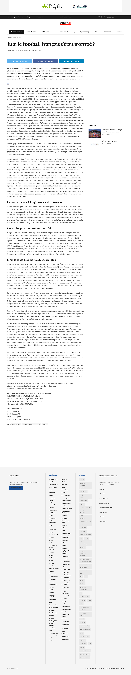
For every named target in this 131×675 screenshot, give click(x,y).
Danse (51, 560)
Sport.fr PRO (103, 512)
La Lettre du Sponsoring (66, 32)
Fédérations (53, 584)
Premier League (85, 629)
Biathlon (52, 513)
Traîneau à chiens (65, 625)
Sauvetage (65, 559)
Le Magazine (45, 32)
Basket (51, 507)
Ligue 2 (82, 583)
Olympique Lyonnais (83, 614)
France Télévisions (83, 543)
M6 (80, 593)
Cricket (51, 550)
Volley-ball (65, 636)
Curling (51, 552)
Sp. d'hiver (65, 572)
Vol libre (65, 634)
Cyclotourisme (54, 558)
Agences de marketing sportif (83, 486)
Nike (81, 603)
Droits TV (32, 424)
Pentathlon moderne (66, 512)
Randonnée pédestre (66, 536)
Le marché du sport (84, 572)
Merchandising (84, 596)
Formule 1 (52, 599)
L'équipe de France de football (83, 553)
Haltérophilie (53, 607)
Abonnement (16, 37)
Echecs (51, 571)
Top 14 (82, 647)
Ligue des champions (83, 588)
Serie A (82, 640)
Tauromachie (66, 609)
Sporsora (83, 643)
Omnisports (66, 498)
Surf (63, 604)
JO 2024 (82, 547)
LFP (39, 424)
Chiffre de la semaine (84, 517)
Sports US (65, 596)
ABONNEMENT (17, 32)
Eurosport (83, 531)
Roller (64, 543)
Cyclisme (52, 555)
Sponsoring (84, 32)
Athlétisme (53, 487)
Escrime (52, 582)
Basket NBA (53, 510)
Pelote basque (67, 508)
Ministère (65, 484)
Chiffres (119, 32)
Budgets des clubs (84, 496)
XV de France (84, 657)
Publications (66, 533)
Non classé (66, 495)
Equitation (52, 579)
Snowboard (66, 569)
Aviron (51, 495)
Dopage (51, 563)
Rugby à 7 (65, 548)
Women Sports (84, 654)
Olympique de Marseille (84, 608)
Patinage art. (66, 503)
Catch (51, 540)
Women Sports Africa (106, 507)
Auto (50, 490)
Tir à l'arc (65, 621)
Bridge (51, 532)
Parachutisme (67, 500)
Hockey (51, 618)
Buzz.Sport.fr (103, 498)
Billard (51, 515)
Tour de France (85, 650)
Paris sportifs (84, 626)
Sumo (64, 601)
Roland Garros (84, 636)
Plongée (65, 525)
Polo (63, 530)
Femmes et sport (85, 534)
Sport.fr (101, 489)
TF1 (90, 643)
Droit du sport (54, 568)
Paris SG (82, 622)
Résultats (65, 540)
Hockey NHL (53, 621)
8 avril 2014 (10, 50)
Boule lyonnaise (52, 521)
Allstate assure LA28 (109, 141)
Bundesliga (83, 500)
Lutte (51, 640)
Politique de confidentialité (34, 17)
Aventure (52, 492)
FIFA (86, 538)
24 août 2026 (107, 134)
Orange (82, 619)
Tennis (64, 612)
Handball (52, 610)
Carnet (51, 537)
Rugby (64, 545)
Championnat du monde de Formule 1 (85, 510)
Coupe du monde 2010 (85, 523)
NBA (89, 600)
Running (64, 553)
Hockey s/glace (51, 624)
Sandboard (65, 556)
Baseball (52, 505)
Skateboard (66, 564)
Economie (108, 32)
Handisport (53, 613)
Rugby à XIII (66, 551)
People (64, 515)
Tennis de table (65, 615)
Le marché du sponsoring (84, 566)
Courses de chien (53, 546)
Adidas (82, 479)
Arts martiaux (53, 484)
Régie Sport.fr (103, 521)
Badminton (52, 498)
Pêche (64, 506)
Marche (64, 479)
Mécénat (82, 600)
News (64, 492)
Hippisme (52, 615)
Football (41, 50)
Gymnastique (53, 605)
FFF (81, 538)
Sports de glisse (65, 588)
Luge (50, 637)
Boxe (50, 525)
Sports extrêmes (65, 592)
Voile (63, 631)
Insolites (52, 628)
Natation (65, 490)
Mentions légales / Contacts (16, 17)
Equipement (53, 576)
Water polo (65, 639)
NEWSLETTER (16, 488)
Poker (64, 528)
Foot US (51, 590)
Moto (63, 487)
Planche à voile (65, 521)
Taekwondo (66, 606)
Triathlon (65, 628)
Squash (64, 598)
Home (9, 37)
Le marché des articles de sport (85, 560)
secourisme (66, 561)
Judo (50, 630)
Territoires (65, 619)
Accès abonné (30, 32)
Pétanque (65, 518)
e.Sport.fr (102, 494)
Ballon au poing (52, 501)
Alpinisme (52, 482)
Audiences (83, 491)
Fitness (51, 587)
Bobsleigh (52, 518)
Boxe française (52, 528)
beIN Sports (16, 424)
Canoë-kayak (53, 535)
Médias (96, 32)
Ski (63, 567)
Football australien (52, 596)
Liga (86, 576)
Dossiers (35, 50)
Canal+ (25, 424)
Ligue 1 (45, 424)
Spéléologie (66, 577)
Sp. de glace (66, 575)
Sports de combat (65, 583)
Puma (81, 633)
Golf (50, 602)
